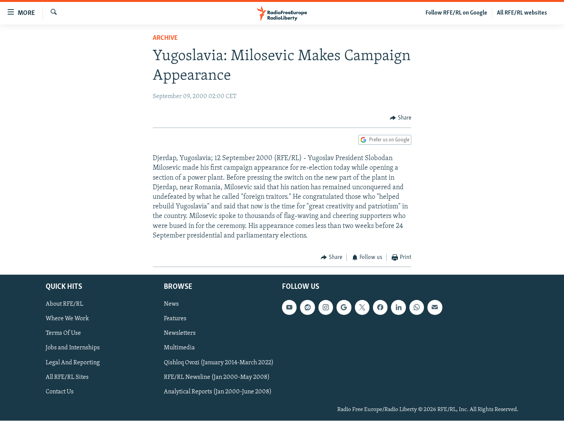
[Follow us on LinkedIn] (398, 307)
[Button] (400, 118)
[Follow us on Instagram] (325, 307)
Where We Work (67, 319)
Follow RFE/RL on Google (456, 13)
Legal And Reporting (73, 363)
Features (175, 319)
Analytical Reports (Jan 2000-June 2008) (218, 392)
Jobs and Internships (73, 348)
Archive (165, 38)
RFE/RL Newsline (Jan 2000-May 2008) (217, 377)
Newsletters (180, 334)
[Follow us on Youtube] (289, 307)
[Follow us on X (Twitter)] (362, 307)
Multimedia (179, 348)
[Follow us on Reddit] (307, 307)
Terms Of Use (63, 334)
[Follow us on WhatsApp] (416, 307)
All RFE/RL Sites (67, 377)
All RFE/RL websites (522, 13)
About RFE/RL (64, 304)
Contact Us (60, 392)
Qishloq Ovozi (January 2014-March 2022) (219, 363)
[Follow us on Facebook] (380, 307)
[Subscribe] (434, 307)
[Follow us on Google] (343, 307)
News (171, 304)
